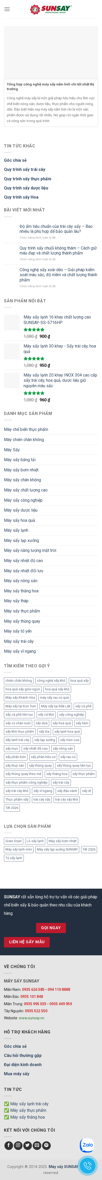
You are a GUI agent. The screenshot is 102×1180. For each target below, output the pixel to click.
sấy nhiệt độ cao (35, 748)
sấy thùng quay (40, 765)
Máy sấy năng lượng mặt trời (30, 550)
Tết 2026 (11, 808)
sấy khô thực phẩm (19, 731)
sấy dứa (42, 723)
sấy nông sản (63, 748)
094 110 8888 (59, 989)
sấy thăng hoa (56, 774)
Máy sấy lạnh (16, 530)
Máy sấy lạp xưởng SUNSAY (57, 849)
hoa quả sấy (79, 680)
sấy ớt (86, 791)
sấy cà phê (83, 706)
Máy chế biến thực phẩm (26, 429)
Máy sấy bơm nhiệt (21, 469)
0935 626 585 (33, 989)
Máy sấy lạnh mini (18, 849)
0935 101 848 (31, 996)
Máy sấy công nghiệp (23, 500)
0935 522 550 (36, 1011)
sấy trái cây (61, 782)
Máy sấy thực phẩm (22, 611)
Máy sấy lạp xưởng (21, 540)
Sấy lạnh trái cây (17, 740)
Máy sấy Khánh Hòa (20, 697)
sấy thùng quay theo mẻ (23, 774)
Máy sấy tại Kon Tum (20, 706)
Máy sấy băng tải (20, 459)
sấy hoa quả (62, 723)
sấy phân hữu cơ (43, 757)
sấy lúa (44, 731)
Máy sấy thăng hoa (21, 590)
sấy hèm (82, 723)
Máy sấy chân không (22, 479)
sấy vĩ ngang (42, 791)
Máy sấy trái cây (19, 641)
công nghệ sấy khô (51, 680)
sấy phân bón (15, 757)
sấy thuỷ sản (14, 765)
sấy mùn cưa (69, 740)
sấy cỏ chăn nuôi (18, 723)
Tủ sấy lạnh (13, 858)
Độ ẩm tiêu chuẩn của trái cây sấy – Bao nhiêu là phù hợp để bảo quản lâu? (56, 229)
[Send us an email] (37, 1145)
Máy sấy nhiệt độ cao (23, 560)
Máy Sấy (12, 449)
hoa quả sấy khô (57, 689)
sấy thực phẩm (83, 774)
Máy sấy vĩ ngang (20, 651)
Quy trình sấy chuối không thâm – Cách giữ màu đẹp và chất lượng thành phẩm (58, 251)
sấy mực (11, 748)
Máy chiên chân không (24, 439)
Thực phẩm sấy (17, 799)
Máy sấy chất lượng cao (26, 490)
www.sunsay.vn (31, 1018)
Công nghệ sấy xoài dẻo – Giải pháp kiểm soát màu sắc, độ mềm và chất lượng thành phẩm (58, 274)
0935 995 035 (35, 1004)
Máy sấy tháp (16, 600)
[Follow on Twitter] (27, 1145)
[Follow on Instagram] (18, 1145)
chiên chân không (18, 680)
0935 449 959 (60, 1004)
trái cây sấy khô (66, 799)
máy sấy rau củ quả (54, 697)
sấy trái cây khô (17, 791)
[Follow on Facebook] (8, 1145)
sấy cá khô (46, 714)
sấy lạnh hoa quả (67, 731)
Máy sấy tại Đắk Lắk (55, 706)
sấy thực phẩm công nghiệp (26, 782)
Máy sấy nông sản (20, 580)
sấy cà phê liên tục (19, 714)
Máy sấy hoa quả (19, 520)
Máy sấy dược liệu (20, 510)
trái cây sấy (41, 799)
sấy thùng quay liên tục (74, 765)
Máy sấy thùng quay (22, 621)
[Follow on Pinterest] (46, 1145)
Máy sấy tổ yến (18, 631)
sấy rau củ (68, 757)
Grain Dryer (13, 841)
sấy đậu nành (67, 791)
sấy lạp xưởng (44, 740)
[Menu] (7, 9)
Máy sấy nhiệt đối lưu (23, 570)
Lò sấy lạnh (35, 841)
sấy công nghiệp (71, 714)
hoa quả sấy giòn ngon (22, 689)
